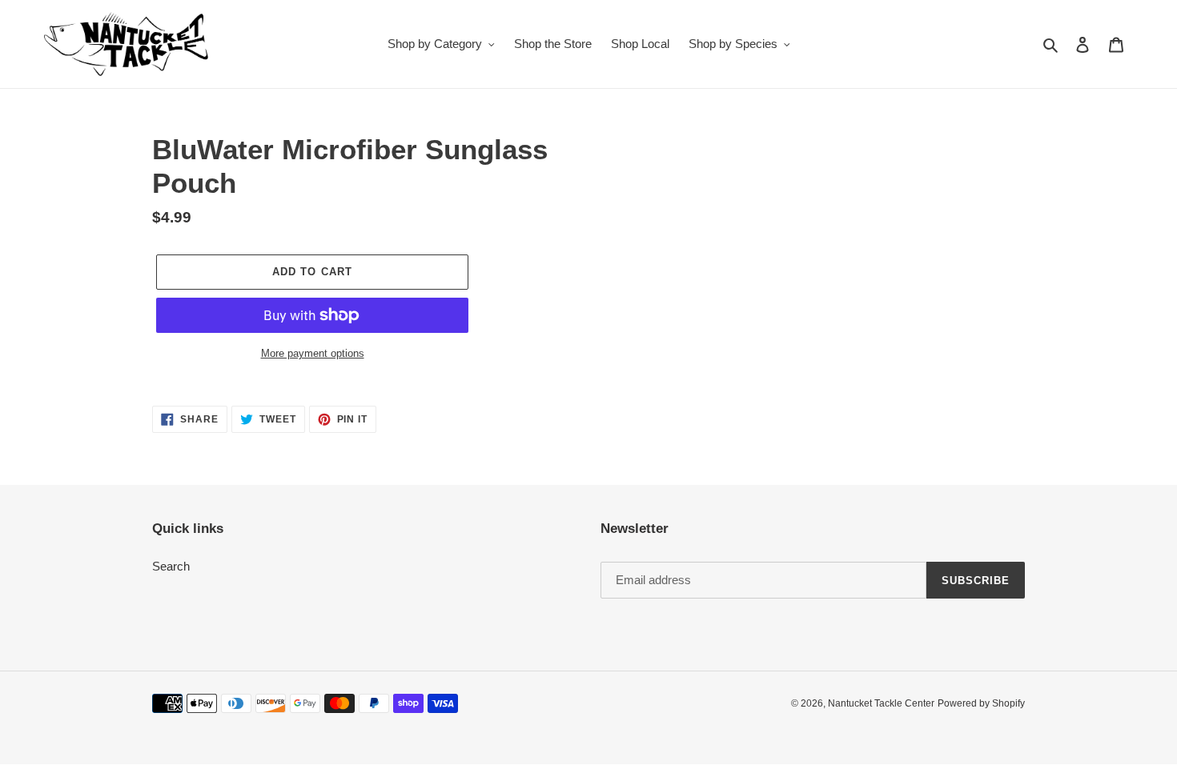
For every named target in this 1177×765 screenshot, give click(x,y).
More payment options (312, 353)
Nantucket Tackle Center (881, 703)
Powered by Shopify (981, 703)
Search (171, 566)
